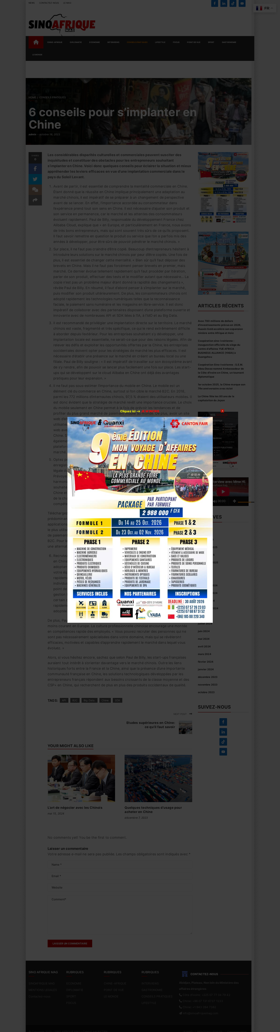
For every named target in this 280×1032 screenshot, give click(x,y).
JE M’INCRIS (150, 411)
